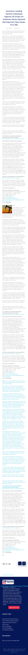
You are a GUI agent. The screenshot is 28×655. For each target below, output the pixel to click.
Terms (16, 652)
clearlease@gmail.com (10, 197)
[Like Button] (20, 563)
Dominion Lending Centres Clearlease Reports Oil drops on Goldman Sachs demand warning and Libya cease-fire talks (13, 382)
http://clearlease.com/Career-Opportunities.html (13, 138)
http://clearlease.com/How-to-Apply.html (11, 177)
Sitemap (22, 650)
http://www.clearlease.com (12, 198)
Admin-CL (17, 28)
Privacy (12, 652)
